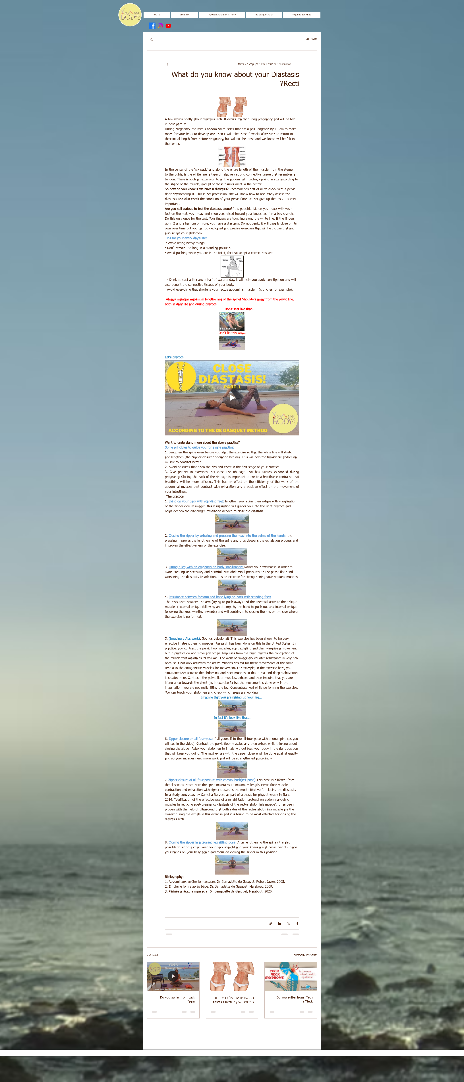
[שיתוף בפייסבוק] (297, 923)
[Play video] (232, 397)
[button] (184, 15)
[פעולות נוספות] (167, 64)
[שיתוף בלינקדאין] (279, 923)
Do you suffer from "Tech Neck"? (294, 999)
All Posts (311, 39)
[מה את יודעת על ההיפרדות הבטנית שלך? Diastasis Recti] (232, 976)
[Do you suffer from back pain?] (173, 976)
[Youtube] (168, 26)
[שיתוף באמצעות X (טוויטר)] (288, 923)
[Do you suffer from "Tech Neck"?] (291, 976)
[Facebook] (152, 26)
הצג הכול (152, 955)
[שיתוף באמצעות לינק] (270, 923)
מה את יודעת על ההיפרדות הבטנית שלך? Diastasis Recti (233, 1000)
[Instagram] (160, 26)
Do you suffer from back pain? (177, 999)
